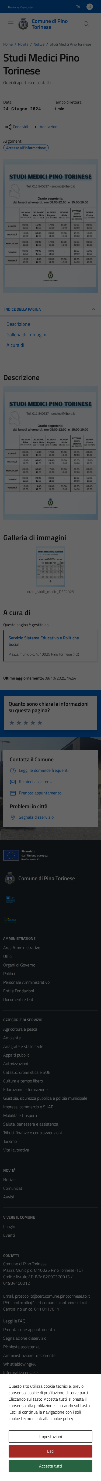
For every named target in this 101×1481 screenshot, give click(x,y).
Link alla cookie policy (53, 1418)
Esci (50, 1451)
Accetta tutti (50, 1466)
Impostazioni (50, 1436)
